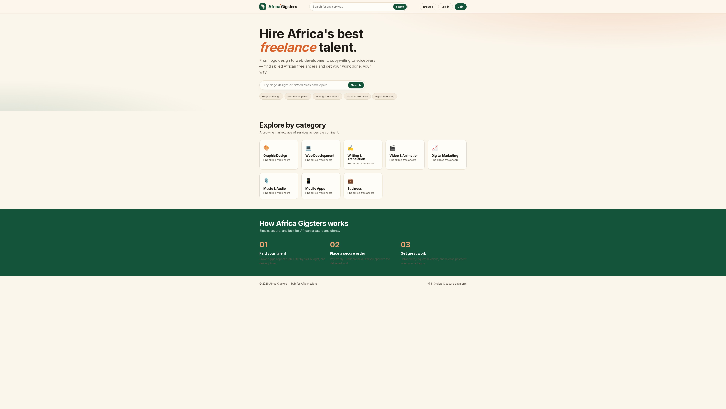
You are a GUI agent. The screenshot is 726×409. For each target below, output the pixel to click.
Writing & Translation (328, 96)
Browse (428, 6)
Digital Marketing (384, 96)
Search (400, 6)
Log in (445, 6)
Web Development (297, 96)
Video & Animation (357, 96)
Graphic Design (271, 96)
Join (461, 6)
